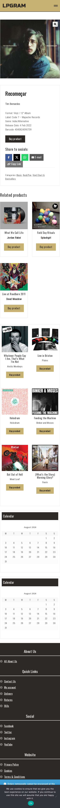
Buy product (15, 139)
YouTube (8, 744)
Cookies (8, 771)
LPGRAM (14, 6)
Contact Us (10, 681)
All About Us (10, 661)
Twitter (8, 732)
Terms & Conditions (14, 777)
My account (10, 687)
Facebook (9, 726)
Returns (8, 700)
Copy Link (16, 164)
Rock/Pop (27, 175)
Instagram (9, 738)
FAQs (6, 706)
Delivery (8, 694)
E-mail (38, 157)
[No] (56, 796)
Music (19, 175)
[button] (55, 24)
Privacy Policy (11, 764)
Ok (30, 803)
